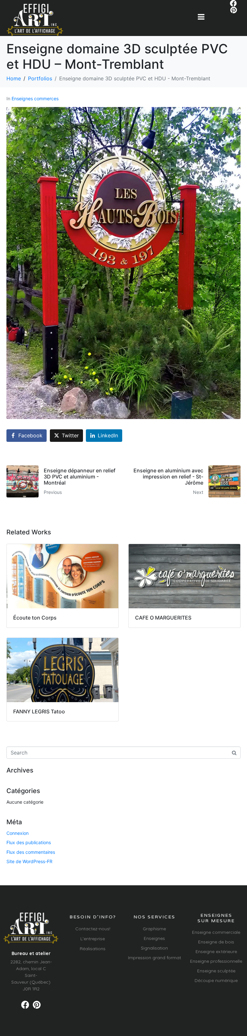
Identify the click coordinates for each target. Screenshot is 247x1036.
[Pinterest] (233, 10)
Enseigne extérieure (216, 951)
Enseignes (154, 938)
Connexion (17, 833)
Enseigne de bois (216, 942)
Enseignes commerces (35, 98)
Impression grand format (154, 957)
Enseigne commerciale (216, 932)
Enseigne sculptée (216, 971)
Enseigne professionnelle (216, 961)
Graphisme (154, 929)
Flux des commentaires (30, 852)
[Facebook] (233, 3)
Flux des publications (28, 842)
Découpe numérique (216, 980)
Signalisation (154, 948)
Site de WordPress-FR (29, 861)
